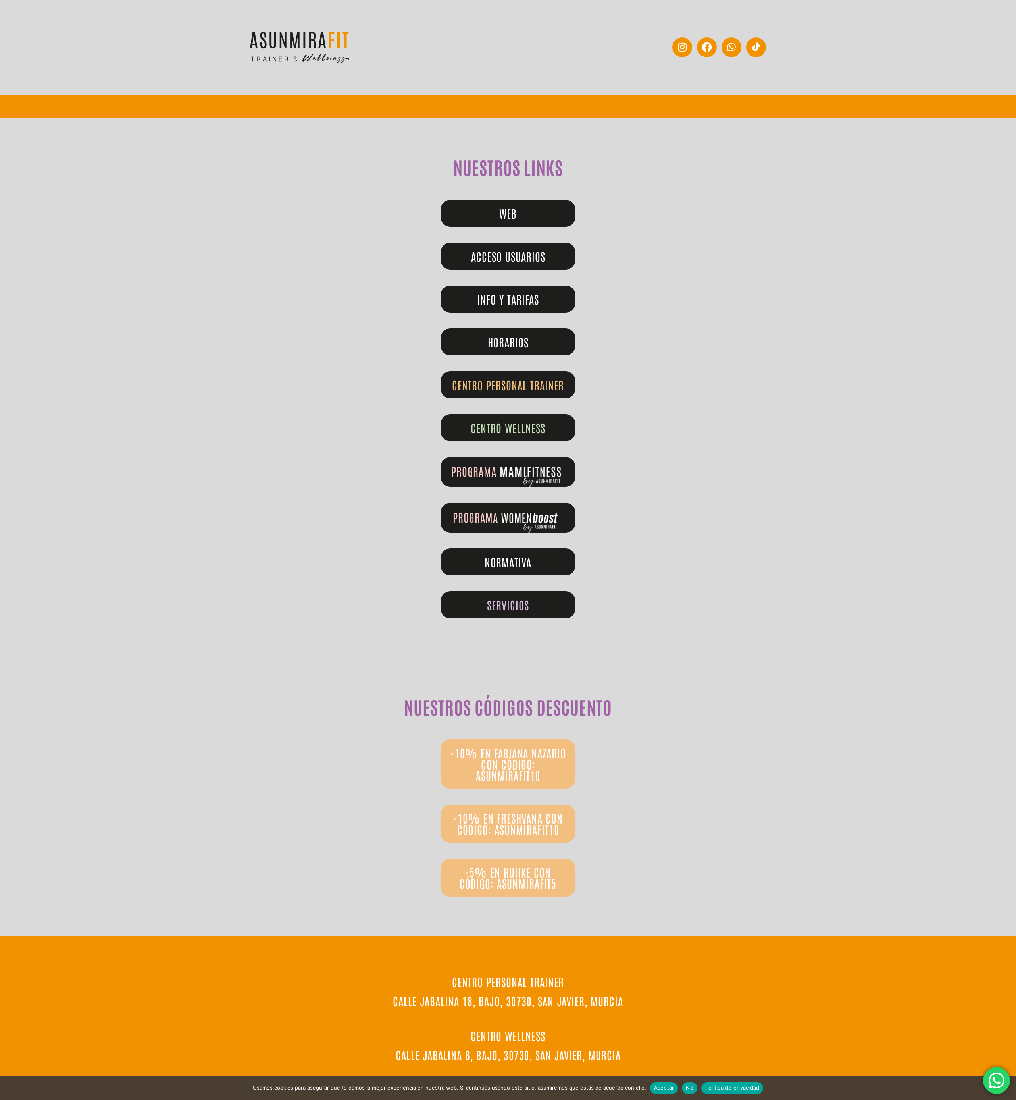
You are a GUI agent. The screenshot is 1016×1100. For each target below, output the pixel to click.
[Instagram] (682, 47)
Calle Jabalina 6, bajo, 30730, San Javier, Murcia (508, 1055)
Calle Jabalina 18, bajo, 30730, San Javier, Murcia (508, 1001)
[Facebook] (707, 47)
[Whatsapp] (731, 47)
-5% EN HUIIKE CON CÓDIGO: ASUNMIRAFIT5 (508, 877)
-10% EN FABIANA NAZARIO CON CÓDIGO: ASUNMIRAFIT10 (508, 764)
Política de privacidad (732, 1088)
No (689, 1088)
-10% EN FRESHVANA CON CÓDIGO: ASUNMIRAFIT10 (508, 823)
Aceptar (664, 1088)
